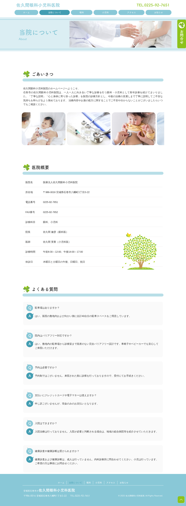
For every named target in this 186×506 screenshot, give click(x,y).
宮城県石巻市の (49, 491)
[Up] (181, 499)
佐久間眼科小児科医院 (38, 5)
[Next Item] (159, 129)
